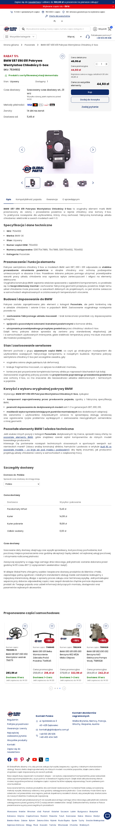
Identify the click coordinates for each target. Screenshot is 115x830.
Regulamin (12, 719)
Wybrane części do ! (56, 6)
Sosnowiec (71, 816)
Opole (74, 820)
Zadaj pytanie (90, 107)
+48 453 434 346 (48, 737)
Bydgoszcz (83, 811)
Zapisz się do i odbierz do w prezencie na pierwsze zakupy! (56, 2)
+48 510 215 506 (47, 733)
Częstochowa (32, 816)
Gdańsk (55, 811)
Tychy (81, 820)
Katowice (11, 816)
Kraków (22, 811)
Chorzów (74, 825)
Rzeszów (53, 816)
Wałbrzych (84, 825)
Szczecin (65, 811)
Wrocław (31, 811)
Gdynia (20, 816)
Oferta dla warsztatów (59, 16)
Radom (44, 816)
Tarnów (52, 825)
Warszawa (12, 811)
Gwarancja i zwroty (17, 728)
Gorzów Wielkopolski (95, 820)
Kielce (80, 816)
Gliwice (88, 816)
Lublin (73, 811)
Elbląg (29, 825)
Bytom (32, 820)
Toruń (61, 816)
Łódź (39, 811)
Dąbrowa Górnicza (15, 825)
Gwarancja (52, 199)
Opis (8, 199)
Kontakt (11, 744)
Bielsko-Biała (13, 820)
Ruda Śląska (64, 820)
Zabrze (24, 820)
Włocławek (63, 825)
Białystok (94, 811)
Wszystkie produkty (17, 740)
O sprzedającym (71, 199)
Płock (35, 825)
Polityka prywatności (17, 724)
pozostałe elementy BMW (18, 437)
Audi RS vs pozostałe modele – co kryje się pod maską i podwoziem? (57, 448)
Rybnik (53, 820)
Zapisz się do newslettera (13, 750)
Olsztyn (96, 816)
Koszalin (43, 825)
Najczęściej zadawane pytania (17, 734)
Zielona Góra (43, 820)
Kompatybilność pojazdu (29, 199)
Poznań (46, 811)
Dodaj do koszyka (90, 99)
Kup (90, 92)
